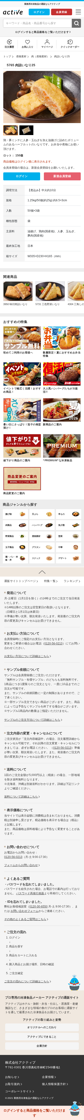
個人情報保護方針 (54, 1084)
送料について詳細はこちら (21, 796)
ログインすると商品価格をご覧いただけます (42, 32)
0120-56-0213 (53, 643)
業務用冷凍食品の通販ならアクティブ (33, 1098)
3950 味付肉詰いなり (15, 304)
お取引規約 (12, 1084)
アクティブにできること (42, 1036)
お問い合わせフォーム (24, 911)
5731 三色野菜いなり (47, 304)
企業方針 (42, 1045)
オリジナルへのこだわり (42, 1027)
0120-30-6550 (38, 906)
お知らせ (11, 1077)
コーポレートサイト (18, 1091)
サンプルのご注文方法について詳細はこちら (32, 719)
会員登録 (61, 12)
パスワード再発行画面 (30, 893)
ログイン (39, 12)
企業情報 (48, 1077)
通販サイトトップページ (20, 581)
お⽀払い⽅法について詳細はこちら (26, 656)
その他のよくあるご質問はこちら (25, 919)
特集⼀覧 (50, 581)
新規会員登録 (62, 176)
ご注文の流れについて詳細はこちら (26, 981)
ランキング (71, 581)
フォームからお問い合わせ (21, 865)
